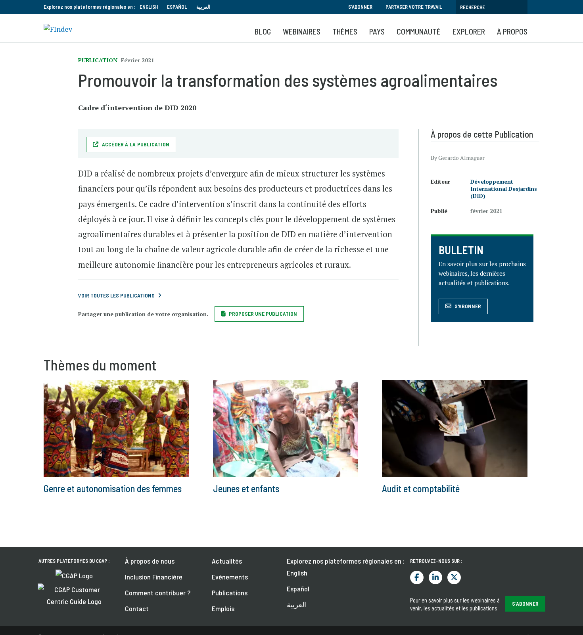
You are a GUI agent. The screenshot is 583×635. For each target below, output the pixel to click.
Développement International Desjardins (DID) (503, 189)
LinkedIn (435, 577)
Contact (137, 608)
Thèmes (344, 31)
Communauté (419, 31)
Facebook (417, 577)
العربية (203, 7)
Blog (263, 31)
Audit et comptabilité (421, 488)
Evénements (230, 576)
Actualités (227, 560)
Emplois (223, 608)
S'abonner (360, 7)
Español (177, 7)
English (149, 7)
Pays (377, 31)
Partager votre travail (413, 7)
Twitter (454, 577)
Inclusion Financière (153, 576)
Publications (229, 592)
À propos (512, 31)
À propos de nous (150, 560)
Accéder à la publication (136, 144)
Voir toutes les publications (116, 295)
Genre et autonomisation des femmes (113, 488)
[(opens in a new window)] (74, 574)
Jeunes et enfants (246, 488)
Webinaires (301, 31)
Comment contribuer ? (157, 592)
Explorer (469, 31)
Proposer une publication (263, 313)
